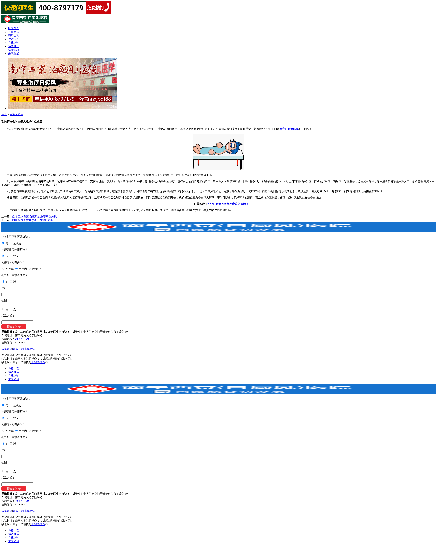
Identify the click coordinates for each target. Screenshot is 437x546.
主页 (4, 114)
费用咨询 (13, 35)
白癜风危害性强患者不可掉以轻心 (32, 220)
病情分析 (13, 49)
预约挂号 (13, 46)
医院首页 (6, 348)
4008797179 (22, 338)
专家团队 (13, 32)
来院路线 (13, 53)
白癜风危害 (16, 114)
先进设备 (13, 39)
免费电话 (13, 368)
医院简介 (13, 28)
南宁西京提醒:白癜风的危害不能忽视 (34, 216)
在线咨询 (13, 42)
